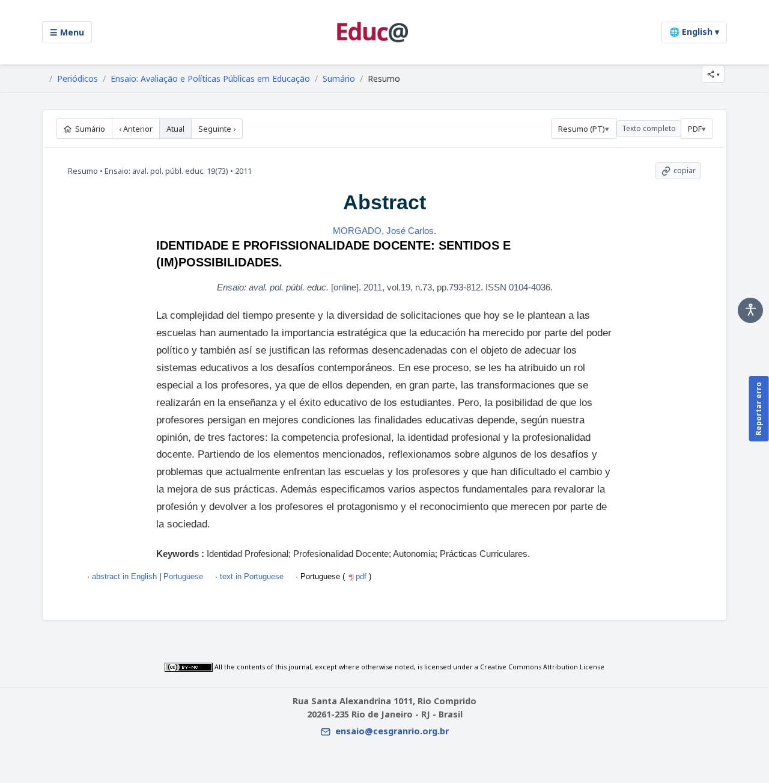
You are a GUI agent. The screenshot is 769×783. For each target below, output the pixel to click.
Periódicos (77, 78)
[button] (713, 74)
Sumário (339, 78)
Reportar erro (758, 408)
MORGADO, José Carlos (383, 231)
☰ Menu (67, 32)
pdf (362, 576)
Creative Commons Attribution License (542, 667)
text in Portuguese (252, 576)
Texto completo (649, 128)
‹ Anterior (136, 128)
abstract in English (124, 576)
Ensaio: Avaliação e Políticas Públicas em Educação (210, 78)
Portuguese (182, 576)
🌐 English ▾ (694, 31)
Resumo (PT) (581, 128)
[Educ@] (372, 32)
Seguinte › (217, 128)
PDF (695, 128)
